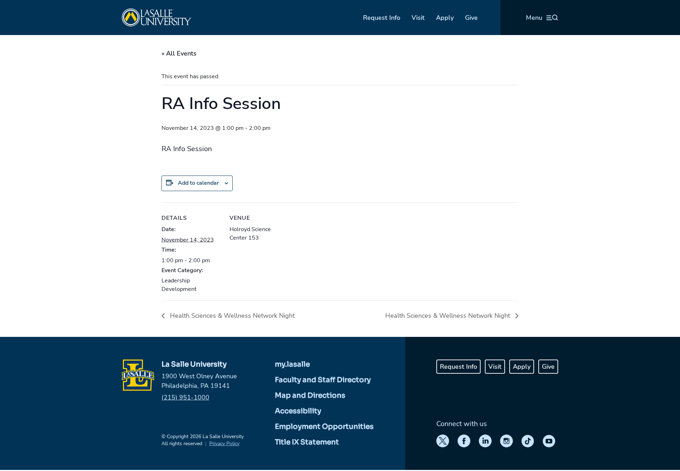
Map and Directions (310, 395)
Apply (445, 17)
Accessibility (298, 411)
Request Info (381, 17)
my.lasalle (292, 364)
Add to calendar (198, 183)
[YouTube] (549, 441)
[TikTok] (527, 441)
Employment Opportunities (324, 426)
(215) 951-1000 (185, 397)
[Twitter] (442, 441)
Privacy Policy (224, 443)
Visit (418, 17)
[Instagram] (506, 441)
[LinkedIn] (485, 441)
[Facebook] (464, 441)
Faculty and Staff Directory (323, 379)
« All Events (179, 53)
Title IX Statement (307, 442)
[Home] (156, 17)
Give (471, 17)
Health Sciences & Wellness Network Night (231, 315)
